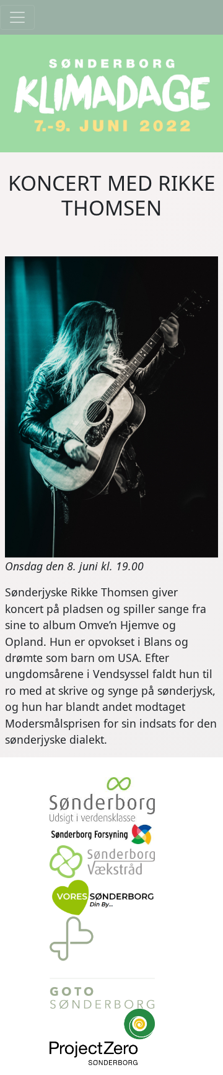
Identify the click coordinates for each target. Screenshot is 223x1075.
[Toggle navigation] (17, 17)
